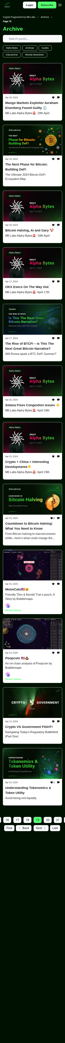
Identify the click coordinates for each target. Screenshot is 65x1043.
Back (26, 828)
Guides (45, 47)
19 (37, 820)
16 (7, 820)
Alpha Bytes (12, 47)
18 (27, 820)
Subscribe (47, 5)
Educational (12, 54)
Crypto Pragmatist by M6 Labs (19, 17)
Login (29, 5)
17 (17, 820)
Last (55, 828)
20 (47, 820)
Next (39, 828)
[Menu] (60, 4)
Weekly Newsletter (34, 54)
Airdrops (29, 47)
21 (57, 820)
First (9, 828)
